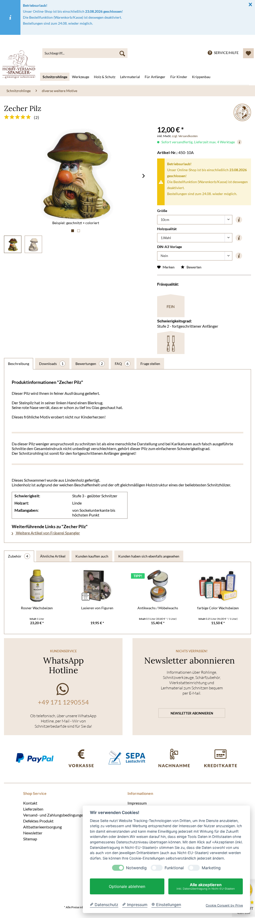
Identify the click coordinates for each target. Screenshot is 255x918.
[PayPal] (34, 758)
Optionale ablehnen (127, 886)
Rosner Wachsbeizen (37, 608)
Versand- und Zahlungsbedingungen (54, 815)
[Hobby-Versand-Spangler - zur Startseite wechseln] (18, 64)
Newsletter (32, 832)
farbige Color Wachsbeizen (218, 608)
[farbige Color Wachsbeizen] (218, 585)
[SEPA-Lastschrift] (127, 758)
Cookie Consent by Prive (224, 905)
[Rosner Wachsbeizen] (37, 585)
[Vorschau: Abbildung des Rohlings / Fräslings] (33, 244)
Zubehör (18, 556)
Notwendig (136, 868)
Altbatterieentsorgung (42, 826)
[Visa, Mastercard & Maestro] (220, 758)
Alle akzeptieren (206, 886)
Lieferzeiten (33, 809)
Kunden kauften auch (91, 556)
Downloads (51, 363)
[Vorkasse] (81, 758)
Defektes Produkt (38, 820)
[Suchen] (122, 53)
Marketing (211, 868)
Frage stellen (150, 363)
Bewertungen (89, 363)
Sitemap (30, 838)
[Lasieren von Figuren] (97, 585)
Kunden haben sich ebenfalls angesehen (148, 556)
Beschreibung (18, 363)
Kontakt (30, 803)
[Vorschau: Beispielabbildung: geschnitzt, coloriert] (12, 244)
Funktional (174, 868)
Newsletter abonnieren (192, 713)
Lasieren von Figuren (97, 608)
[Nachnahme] (174, 758)
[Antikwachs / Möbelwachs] (157, 585)
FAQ (121, 363)
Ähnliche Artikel (52, 556)
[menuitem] (85, 53)
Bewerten (193, 267)
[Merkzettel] (248, 53)
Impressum (137, 803)
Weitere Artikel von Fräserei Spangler (47, 532)
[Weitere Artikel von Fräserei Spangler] (242, 112)
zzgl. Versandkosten (185, 136)
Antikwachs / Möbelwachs (157, 608)
